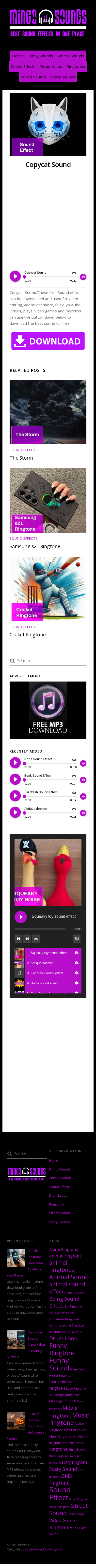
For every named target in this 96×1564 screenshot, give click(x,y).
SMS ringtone (60, 1479)
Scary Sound (63, 1469)
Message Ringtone (64, 1394)
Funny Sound (59, 1364)
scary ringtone (75, 1462)
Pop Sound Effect (73, 1443)
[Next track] (27, 939)
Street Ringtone (59, 1507)
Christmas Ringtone (64, 1319)
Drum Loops (51, 66)
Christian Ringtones (61, 1312)
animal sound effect (67, 1287)
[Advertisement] (48, 220)
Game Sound (79, 1369)
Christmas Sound (60, 1325)
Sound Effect (60, 1493)
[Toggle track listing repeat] (36, 939)
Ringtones (75, 66)
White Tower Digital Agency (43, 1549)
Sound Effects (23, 66)
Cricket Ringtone (28, 634)
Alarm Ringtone (63, 1249)
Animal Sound (69, 1277)
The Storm (21, 457)
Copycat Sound (48, 164)
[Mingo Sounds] (48, 36)
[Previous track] (18, 939)
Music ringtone (69, 1419)
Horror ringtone (59, 1375)
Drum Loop (63, 1338)
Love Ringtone (76, 1388)
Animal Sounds (70, 55)
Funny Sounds (40, 55)
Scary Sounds (63, 76)
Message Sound (61, 1401)
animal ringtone (65, 1256)
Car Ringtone (73, 1306)
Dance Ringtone (72, 1332)
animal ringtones (61, 1266)
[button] (76, 953)
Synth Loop (75, 1514)
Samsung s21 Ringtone (35, 546)
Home (17, 55)
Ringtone (58, 1449)
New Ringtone (60, 1436)
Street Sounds (34, 76)
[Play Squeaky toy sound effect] (21, 917)
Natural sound (75, 1430)
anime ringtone (74, 1292)
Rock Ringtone (59, 1456)
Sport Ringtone (79, 1499)
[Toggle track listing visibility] (76, 939)
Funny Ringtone (62, 1349)
